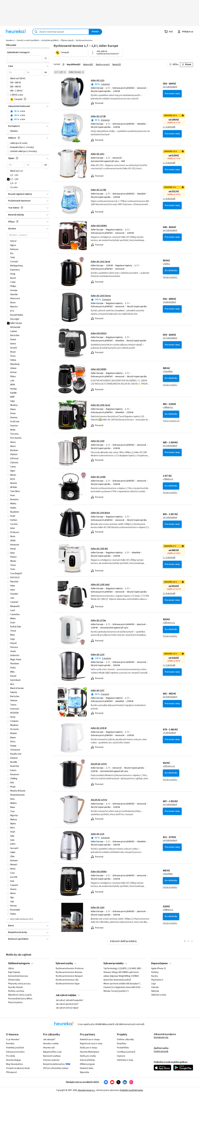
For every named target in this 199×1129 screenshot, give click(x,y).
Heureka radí (48, 1047)
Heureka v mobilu (51, 1043)
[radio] (8, 111)
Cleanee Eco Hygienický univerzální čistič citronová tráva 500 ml (123, 987)
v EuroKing (168, 371)
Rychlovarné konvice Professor (70, 968)
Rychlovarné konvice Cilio (67, 979)
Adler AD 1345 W (98, 728)
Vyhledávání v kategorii (18, 52)
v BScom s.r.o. (169, 622)
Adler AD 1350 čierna (101, 295)
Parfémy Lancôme (16, 991)
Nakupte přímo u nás (52, 1051)
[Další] (192, 941)
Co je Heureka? (13, 1039)
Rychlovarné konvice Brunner (69, 972)
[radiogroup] (28, 115)
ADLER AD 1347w (99, 799)
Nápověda (84, 1072)
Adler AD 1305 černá (100, 405)
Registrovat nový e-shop (91, 1043)
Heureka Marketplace (89, 1051)
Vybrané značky (64, 963)
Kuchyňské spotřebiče (50, 40)
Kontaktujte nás (161, 1037)
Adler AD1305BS (98, 369)
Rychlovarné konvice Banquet (69, 976)
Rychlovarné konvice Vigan (68, 983)
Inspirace (121, 1056)
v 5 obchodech (169, 732)
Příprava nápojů (67, 40)
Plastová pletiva (15, 1002)
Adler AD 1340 (97, 441)
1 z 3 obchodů (169, 162)
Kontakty (10, 1043)
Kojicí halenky (14, 972)
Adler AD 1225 (97, 834)
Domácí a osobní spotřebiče (28, 40)
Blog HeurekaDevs (14, 1064)
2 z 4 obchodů (169, 593)
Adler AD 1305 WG (99, 548)
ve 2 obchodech (170, 230)
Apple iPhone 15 (158, 968)
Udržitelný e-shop (125, 1060)
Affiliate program (87, 1064)
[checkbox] (8, 78)
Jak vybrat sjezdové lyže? (67, 1004)
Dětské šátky (14, 979)
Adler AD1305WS (99, 225)
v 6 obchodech (169, 302)
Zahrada (155, 987)
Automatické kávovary (18, 976)
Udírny (11, 968)
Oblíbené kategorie (19, 963)
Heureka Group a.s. (86, 1090)
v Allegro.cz (168, 407)
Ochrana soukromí (51, 1060)
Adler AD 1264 (97, 907)
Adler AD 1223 (97, 80)
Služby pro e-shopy (88, 1047)
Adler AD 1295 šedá (100, 584)
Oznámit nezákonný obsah (18, 1068)
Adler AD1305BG (99, 871)
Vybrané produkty (113, 963)
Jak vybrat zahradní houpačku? (69, 1000)
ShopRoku (121, 1043)
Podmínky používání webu (131, 1090)
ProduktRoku (123, 1047)
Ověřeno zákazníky (125, 1039)
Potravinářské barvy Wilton (20, 998)
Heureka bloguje (13, 1060)
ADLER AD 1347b (99, 764)
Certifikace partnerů (126, 1051)
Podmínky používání (15, 1047)
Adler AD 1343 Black (100, 512)
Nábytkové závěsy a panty (20, 994)
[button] (24, 58)
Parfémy (155, 972)
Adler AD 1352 (97, 153)
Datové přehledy (87, 1060)
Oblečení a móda (158, 994)
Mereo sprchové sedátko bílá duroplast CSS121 (123, 983)
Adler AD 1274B (98, 116)
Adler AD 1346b (98, 476)
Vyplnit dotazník (161, 1051)
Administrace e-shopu (90, 1039)
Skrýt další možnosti (19, 919)
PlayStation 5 (157, 979)
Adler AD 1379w (98, 620)
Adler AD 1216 (97, 654)
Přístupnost (11, 1072)
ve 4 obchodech (170, 696)
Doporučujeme (159, 963)
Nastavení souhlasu (52, 1056)
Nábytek (155, 991)
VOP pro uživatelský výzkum (55, 1068)
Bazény (154, 976)
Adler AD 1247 (97, 690)
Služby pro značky (88, 1056)
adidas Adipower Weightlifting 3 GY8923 (121, 976)
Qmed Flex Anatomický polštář (117, 979)
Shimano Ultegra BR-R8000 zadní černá (121, 972)
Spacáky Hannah (15, 987)
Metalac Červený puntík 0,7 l (116, 991)
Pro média (10, 1056)
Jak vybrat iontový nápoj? (67, 1007)
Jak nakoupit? (49, 1039)
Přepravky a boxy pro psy (19, 983)
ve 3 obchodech (170, 86)
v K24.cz (166, 263)
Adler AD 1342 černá (100, 261)
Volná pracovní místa (15, 1051)
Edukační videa (86, 1068)
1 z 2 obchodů (169, 127)
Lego (153, 983)
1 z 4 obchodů (169, 198)
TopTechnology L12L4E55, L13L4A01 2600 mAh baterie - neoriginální (123, 968)
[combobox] (60, 32)
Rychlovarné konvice (84, 40)
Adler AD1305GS (98, 333)
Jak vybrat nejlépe (66, 995)
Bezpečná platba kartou (54, 1064)
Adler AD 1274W (98, 189)
